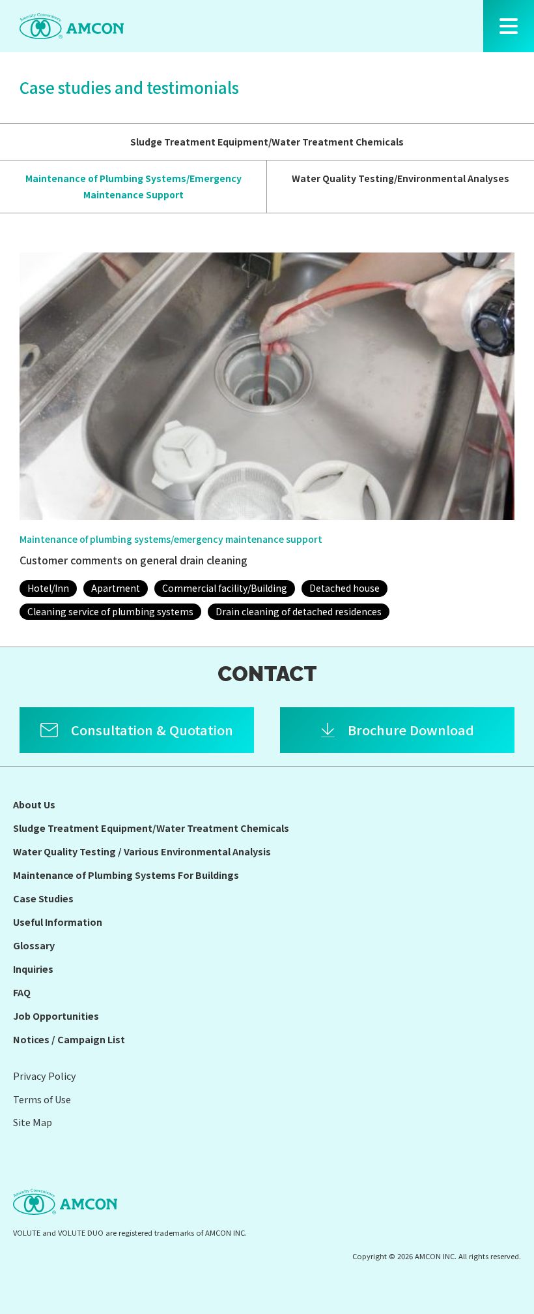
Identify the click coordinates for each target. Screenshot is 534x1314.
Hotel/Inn (48, 587)
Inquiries (33, 968)
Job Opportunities (56, 1015)
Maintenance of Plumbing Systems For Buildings (126, 874)
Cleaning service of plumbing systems (110, 611)
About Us (34, 804)
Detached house (344, 587)
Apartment (115, 587)
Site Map (32, 1122)
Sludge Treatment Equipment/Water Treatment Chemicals (267, 141)
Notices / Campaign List (69, 1039)
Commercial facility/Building (224, 587)
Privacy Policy (44, 1075)
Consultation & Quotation (152, 729)
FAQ (22, 992)
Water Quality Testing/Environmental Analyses (400, 178)
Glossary (34, 945)
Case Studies (43, 898)
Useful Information (57, 921)
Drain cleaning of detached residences (299, 611)
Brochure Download (411, 729)
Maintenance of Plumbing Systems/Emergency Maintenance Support (133, 186)
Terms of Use (42, 1099)
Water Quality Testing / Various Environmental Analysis (142, 851)
